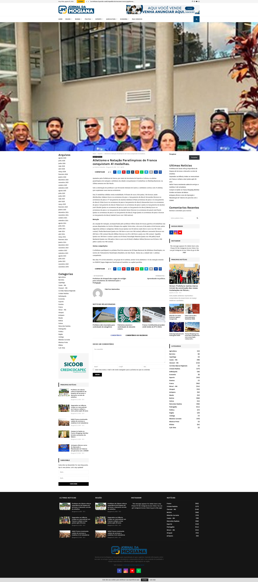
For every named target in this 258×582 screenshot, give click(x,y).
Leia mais (153, 580)
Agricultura (110, 19)
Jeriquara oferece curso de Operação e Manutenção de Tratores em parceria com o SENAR (79, 448)
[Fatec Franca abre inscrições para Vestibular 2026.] (192, 309)
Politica (88, 19)
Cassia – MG (62, 285)
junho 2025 (61, 196)
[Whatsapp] (138, 571)
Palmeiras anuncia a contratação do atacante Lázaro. (126, 327)
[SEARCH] (197, 218)
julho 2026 (61, 161)
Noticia (60, 321)
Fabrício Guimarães (100, 167)
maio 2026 (61, 166)
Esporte (98, 19)
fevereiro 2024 (63, 239)
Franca (100, 156)
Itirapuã (60, 312)
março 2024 (62, 237)
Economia (123, 19)
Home (60, 19)
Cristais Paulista (63, 293)
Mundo (77, 19)
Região (67, 19)
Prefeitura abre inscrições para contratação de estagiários (104, 326)
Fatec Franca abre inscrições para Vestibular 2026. (190, 317)
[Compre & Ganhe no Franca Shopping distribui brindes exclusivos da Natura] (63, 434)
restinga (61, 337)
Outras (60, 323)
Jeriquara (61, 315)
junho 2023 (61, 261)
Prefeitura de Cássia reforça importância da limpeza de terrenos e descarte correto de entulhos (78, 393)
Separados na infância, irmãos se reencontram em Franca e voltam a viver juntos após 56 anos (79, 408)
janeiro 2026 (62, 177)
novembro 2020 (63, 264)
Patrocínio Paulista (64, 326)
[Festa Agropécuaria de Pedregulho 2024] (176, 327)
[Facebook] (119, 571)
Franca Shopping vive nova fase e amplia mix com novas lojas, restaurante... (192, 336)
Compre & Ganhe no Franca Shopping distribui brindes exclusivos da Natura (79, 434)
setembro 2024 (63, 220)
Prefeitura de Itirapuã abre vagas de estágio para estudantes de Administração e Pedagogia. (109, 281)
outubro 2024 (62, 218)
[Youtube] (132, 571)
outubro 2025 (62, 185)
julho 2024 (61, 226)
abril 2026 (61, 169)
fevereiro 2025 (63, 207)
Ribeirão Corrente (64, 340)
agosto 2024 (62, 223)
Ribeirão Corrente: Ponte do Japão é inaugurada (105, 1)
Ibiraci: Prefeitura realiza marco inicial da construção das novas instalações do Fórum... (183, 288)
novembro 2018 (63, 267)
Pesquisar (172, 154)
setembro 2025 (63, 188)
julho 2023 (61, 259)
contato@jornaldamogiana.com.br (133, 565)
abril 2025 (61, 201)
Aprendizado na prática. (156, 278)
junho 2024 (61, 229)
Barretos (61, 280)
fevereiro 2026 (63, 174)
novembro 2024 (63, 215)
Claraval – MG (62, 288)
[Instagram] (126, 571)
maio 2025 (61, 199)
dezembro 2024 (63, 212)
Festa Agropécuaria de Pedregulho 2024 (176, 334)
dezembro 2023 (63, 245)
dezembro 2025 (63, 180)
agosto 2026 (62, 158)
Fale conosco (137, 19)
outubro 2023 (62, 250)
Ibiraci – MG (62, 310)
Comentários (116, 335)
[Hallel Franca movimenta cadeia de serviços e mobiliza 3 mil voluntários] (63, 422)
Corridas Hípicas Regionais (66, 291)
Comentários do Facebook (137, 335)
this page (159, 508)
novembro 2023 (63, 248)
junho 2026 (61, 163)
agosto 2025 (62, 191)
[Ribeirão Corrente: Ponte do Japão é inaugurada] (176, 309)
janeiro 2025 (62, 210)
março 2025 (62, 204)
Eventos (61, 304)
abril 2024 (61, 234)
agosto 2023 (62, 256)
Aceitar (144, 580)
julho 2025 (61, 193)
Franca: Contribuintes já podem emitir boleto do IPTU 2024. (153, 326)
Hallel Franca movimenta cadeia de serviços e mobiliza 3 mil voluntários (79, 421)
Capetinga (61, 282)
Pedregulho (62, 329)
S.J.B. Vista (61, 348)
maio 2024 (61, 231)
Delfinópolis (62, 296)
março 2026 (62, 171)
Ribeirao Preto (63, 342)
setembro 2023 (63, 253)
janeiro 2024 (62, 242)
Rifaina (60, 345)
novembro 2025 (63, 182)
